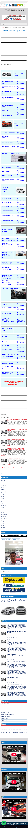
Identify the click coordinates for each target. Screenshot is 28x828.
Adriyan (6, 826)
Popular (3, 539)
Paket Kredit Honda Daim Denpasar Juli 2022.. (13, 30)
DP (20, 726)
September (3, 480)
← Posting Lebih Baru (5, 467)
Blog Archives (16, 539)
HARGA (23, 726)
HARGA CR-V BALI (5, 712)
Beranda (15, 467)
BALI (1, 726)
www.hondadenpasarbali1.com (16, 827)
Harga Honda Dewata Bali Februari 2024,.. (15, 439)
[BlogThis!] (3, 414)
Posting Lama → (23, 467)
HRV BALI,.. (9, 639)
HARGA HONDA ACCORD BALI (7, 714)
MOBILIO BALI (16, 732)
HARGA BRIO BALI (5, 703)
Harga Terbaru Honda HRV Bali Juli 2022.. (15, 692)
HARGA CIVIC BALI (5, 708)
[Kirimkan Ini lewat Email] (1, 414)
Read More (3, 426)
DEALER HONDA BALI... (12, 654)
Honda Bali (3, 33)
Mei (1, 487)
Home (2, 27)
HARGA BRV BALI (4, 705)
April (2, 527)
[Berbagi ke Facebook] (5, 414)
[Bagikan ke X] (4, 414)
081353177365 (14, 824)
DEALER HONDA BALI (12, 726)
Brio (3, 726)
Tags (9, 539)
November (3, 511)
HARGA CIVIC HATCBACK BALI (7, 710)
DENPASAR (18, 726)
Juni (2, 494)
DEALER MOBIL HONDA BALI (14, 10)
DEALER (6, 726)
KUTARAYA (11, 732)
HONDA (25, 730)
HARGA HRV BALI (4, 718)
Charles (21, 826)
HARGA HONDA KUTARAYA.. (13, 670)
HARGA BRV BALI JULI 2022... (13, 677)
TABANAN (4, 734)
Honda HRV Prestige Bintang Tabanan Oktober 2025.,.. (13, 600)
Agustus (2, 485)
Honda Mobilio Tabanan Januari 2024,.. (15, 458)
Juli (1, 498)
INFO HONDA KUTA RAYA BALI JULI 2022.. (16, 624)
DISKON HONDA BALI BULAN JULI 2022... (16, 684)
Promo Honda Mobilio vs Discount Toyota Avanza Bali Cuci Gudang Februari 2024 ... (15, 449)
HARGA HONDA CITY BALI (6, 716)
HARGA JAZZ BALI (5, 720)
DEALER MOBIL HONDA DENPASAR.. (15, 647)
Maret (2, 489)
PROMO (20, 732)
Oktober (2, 492)
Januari (2, 482)
